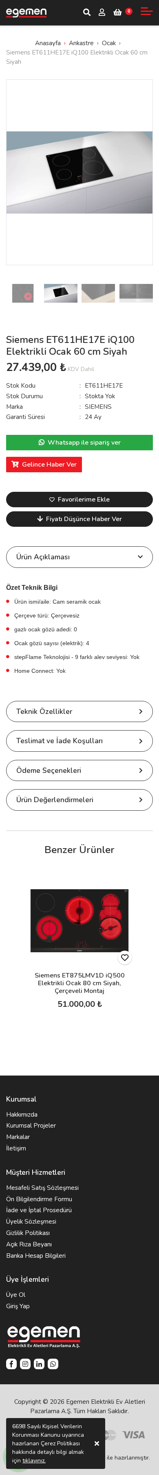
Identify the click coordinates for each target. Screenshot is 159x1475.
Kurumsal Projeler (31, 1126)
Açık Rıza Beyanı (29, 1244)
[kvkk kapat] (97, 1443)
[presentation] (14, 172)
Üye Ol (15, 1295)
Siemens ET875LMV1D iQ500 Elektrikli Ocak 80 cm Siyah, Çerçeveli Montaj (80, 983)
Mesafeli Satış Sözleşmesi (42, 1188)
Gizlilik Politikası (28, 1233)
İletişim (16, 1148)
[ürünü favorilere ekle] (125, 957)
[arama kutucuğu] (87, 12)
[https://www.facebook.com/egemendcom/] (11, 1365)
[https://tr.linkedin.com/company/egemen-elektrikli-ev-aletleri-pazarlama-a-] (39, 1365)
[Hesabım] (102, 13)
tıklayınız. (34, 1460)
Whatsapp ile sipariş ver (84, 442)
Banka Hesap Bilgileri (36, 1256)
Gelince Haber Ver (49, 464)
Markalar (18, 1137)
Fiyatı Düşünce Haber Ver (84, 519)
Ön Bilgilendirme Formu (39, 1199)
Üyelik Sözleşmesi (31, 1222)
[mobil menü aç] (147, 11)
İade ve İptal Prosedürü (39, 1210)
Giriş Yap (18, 1306)
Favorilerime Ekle (84, 499)
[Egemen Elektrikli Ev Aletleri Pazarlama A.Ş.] (26, 12)
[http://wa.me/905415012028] (53, 1365)
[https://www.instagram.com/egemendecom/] (25, 1365)
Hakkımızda (22, 1115)
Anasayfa (48, 43)
